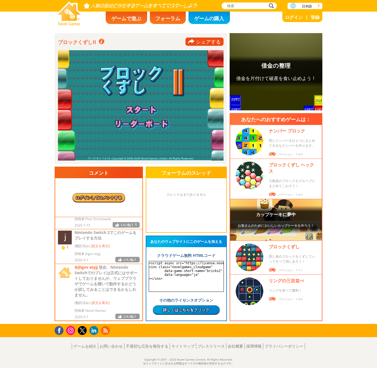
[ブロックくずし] (249, 257)
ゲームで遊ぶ (126, 18)
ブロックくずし (284, 247)
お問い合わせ (111, 346)
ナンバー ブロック (287, 131)
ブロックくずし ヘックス (291, 168)
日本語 (307, 6)
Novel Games (69, 11)
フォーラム (167, 18)
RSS (106, 330)
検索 (270, 6)
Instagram (71, 330)
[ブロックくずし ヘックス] (249, 175)
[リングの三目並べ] (249, 291)
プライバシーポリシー (284, 346)
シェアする (208, 41)
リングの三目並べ (286, 281)
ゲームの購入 (209, 18)
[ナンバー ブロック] (249, 141)
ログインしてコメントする (99, 197)
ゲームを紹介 (85, 346)
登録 (315, 17)
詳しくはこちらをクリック (186, 309)
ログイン (294, 17)
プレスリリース (211, 346)
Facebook (60, 329)
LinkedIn (94, 330)
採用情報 (254, 346)
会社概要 (235, 346)
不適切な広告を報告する (147, 346)
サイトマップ (183, 346)
